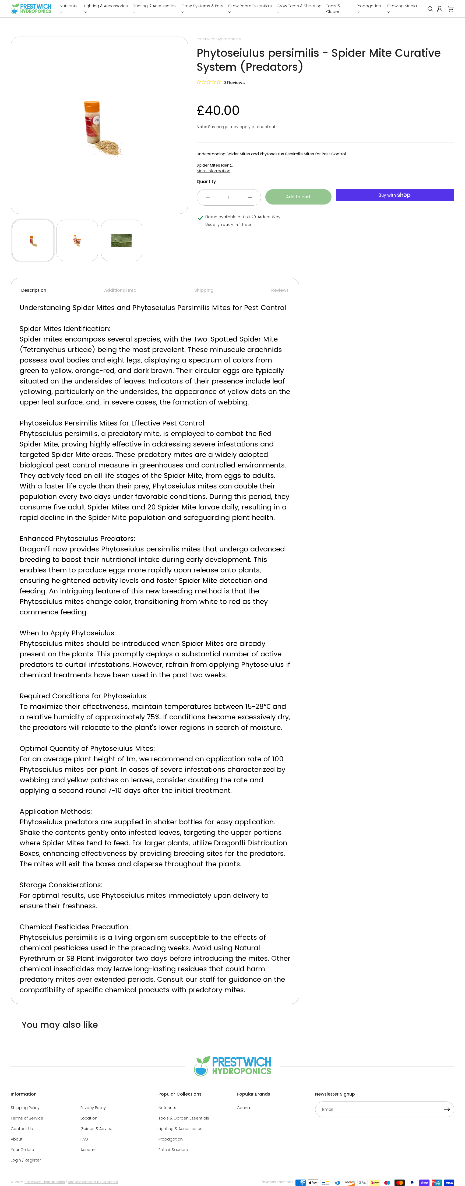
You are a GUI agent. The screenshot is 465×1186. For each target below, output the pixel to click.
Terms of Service (27, 1118)
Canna (243, 1107)
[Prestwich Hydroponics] (31, 8)
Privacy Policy (93, 1107)
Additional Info (120, 290)
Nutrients (167, 1107)
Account (88, 1149)
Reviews (280, 290)
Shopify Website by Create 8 (93, 1182)
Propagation (170, 1139)
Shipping (203, 290)
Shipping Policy (25, 1107)
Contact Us (22, 1128)
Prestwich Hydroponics (44, 1182)
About (17, 1139)
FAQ (84, 1139)
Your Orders (22, 1149)
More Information (213, 171)
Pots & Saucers (173, 1149)
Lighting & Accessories (180, 1128)
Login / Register (26, 1160)
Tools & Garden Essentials (183, 1118)
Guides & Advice (96, 1128)
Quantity (206, 181)
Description (33, 290)
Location (88, 1118)
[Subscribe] (447, 1110)
